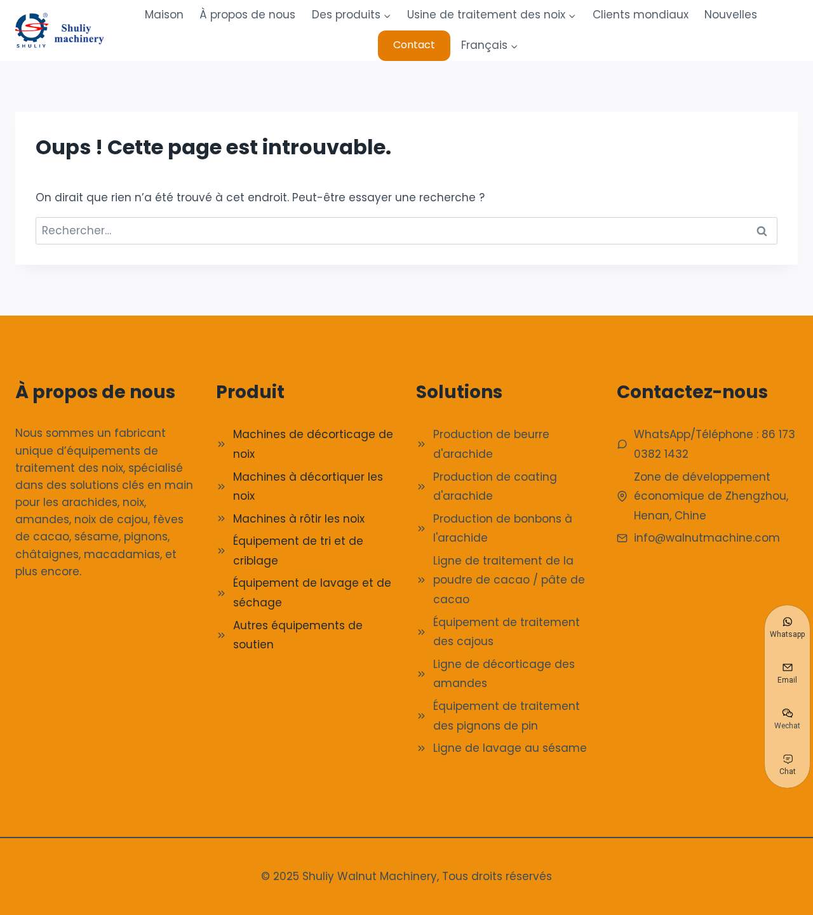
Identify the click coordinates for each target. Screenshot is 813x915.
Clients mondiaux (641, 14)
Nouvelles (730, 14)
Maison (164, 14)
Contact (414, 44)
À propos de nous (247, 14)
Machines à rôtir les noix (299, 518)
